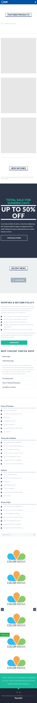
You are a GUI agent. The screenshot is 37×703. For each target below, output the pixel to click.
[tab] (18, 356)
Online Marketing (8, 361)
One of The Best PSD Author (11, 383)
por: (34, 696)
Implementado (29, 696)
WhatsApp (6, 634)
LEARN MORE (14, 342)
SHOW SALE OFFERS (14, 238)
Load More (19, 280)
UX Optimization (7, 378)
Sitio (23, 696)
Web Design (6, 356)
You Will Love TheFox (9, 387)
